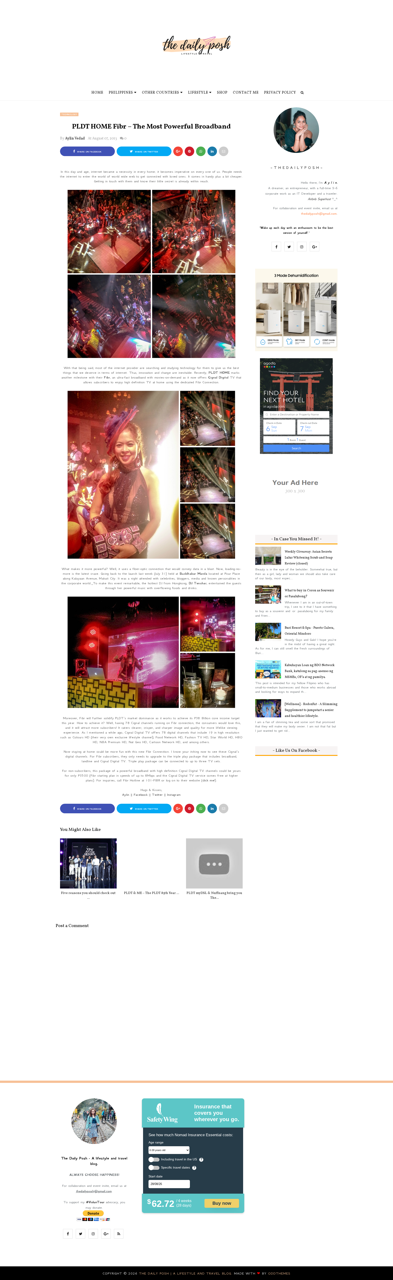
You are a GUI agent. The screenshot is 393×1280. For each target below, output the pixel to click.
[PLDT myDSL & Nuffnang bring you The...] (214, 863)
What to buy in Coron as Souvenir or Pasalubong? (309, 593)
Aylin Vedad (75, 138)
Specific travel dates (175, 1167)
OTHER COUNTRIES (160, 92)
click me (208, 780)
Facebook (141, 795)
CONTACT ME (246, 92)
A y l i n (330, 182)
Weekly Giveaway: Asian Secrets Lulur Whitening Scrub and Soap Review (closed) (309, 558)
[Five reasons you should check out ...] (88, 863)
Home (97, 92)
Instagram (174, 795)
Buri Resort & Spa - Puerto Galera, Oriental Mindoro (309, 631)
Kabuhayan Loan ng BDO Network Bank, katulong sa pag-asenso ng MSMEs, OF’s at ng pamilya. (310, 671)
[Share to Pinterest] (223, 151)
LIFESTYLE (198, 92)
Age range (156, 1142)
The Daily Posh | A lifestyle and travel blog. (186, 1273)
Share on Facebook (88, 151)
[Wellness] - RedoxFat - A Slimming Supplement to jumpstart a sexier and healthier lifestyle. (311, 710)
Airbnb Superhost (319, 199)
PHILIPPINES (121, 92)
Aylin (125, 795)
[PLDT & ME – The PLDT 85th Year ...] (151, 863)
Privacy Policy (280, 92)
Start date (156, 1176)
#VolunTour (95, 1202)
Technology (69, 114)
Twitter (157, 795)
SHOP (222, 92)
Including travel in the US (179, 1159)
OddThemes (279, 1273)
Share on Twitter (146, 151)
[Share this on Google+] (178, 151)
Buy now (221, 1203)
